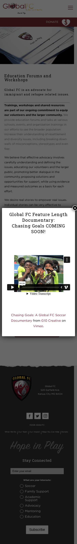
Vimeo (38, 326)
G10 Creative (51, 320)
